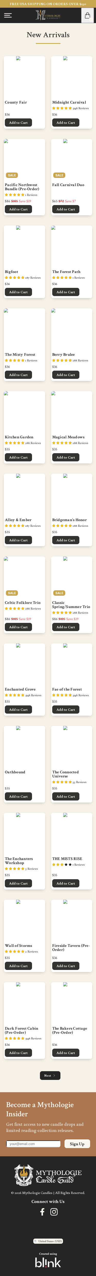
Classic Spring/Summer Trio (71, 605)
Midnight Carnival (69, 102)
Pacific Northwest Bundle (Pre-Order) (22, 187)
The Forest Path (66, 272)
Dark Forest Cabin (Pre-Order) (22, 1031)
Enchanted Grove (20, 689)
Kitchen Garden (19, 437)
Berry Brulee (63, 355)
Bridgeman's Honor (69, 520)
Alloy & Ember (18, 520)
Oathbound (15, 772)
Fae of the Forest (67, 689)
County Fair (16, 102)
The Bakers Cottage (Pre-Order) (70, 1031)
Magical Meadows (68, 437)
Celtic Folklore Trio (22, 603)
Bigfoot (11, 272)
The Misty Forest (20, 355)
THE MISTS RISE (67, 859)
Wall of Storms (18, 946)
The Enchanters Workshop (19, 861)
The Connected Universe (66, 774)
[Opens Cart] (87, 15)
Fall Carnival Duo (68, 185)
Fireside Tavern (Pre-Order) (71, 948)
